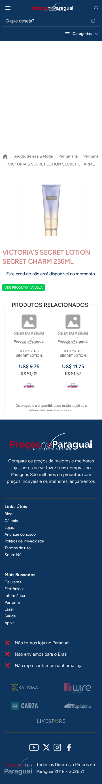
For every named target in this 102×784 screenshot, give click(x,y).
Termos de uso (18, 548)
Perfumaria (68, 156)
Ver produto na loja (23, 288)
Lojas (9, 527)
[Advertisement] (51, 95)
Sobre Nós (14, 554)
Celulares (13, 582)
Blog (8, 514)
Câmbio (11, 520)
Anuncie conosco (20, 534)
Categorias (82, 33)
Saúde (10, 616)
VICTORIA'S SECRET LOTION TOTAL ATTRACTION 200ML (29, 353)
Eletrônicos (15, 588)
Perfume (91, 156)
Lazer (9, 609)
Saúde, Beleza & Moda (33, 156)
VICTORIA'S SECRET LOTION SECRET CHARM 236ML (50, 164)
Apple (10, 623)
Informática (15, 595)
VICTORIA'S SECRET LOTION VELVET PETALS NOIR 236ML (73, 353)
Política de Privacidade (24, 541)
